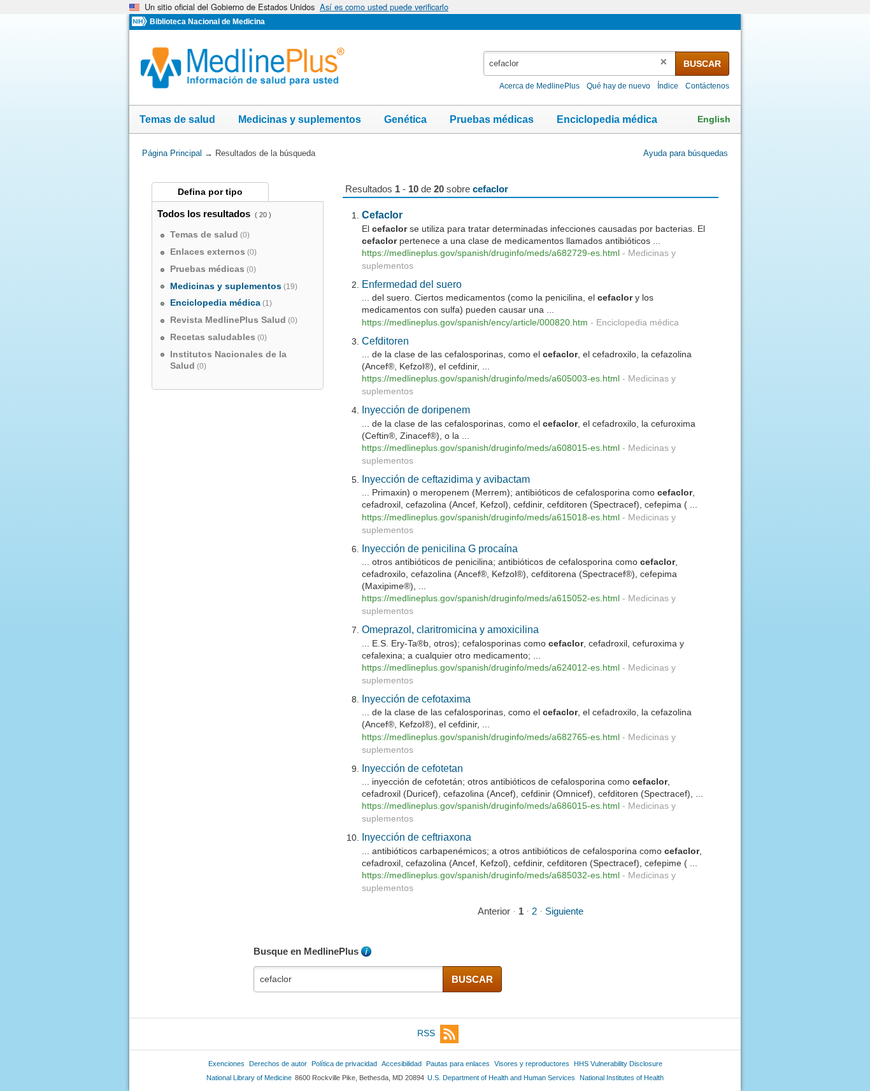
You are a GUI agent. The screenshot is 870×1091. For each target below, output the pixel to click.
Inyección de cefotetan (412, 768)
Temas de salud (177, 119)
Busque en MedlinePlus (306, 951)
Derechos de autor (278, 1063)
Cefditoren (385, 340)
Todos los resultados (205, 213)
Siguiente (564, 911)
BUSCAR (702, 64)
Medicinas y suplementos (299, 119)
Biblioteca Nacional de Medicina (207, 21)
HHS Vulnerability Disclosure (618, 1063)
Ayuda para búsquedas (685, 153)
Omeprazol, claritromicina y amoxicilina (450, 629)
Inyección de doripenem (416, 409)
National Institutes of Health (622, 1077)
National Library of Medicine (249, 1077)
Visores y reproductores (531, 1063)
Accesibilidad (402, 1063)
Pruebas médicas (492, 119)
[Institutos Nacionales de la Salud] (141, 22)
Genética (405, 119)
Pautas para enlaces (458, 1063)
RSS (426, 1034)
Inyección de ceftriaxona (416, 837)
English (714, 119)
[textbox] (580, 63)
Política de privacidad (344, 1063)
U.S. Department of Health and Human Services (501, 1077)
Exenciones (226, 1063)
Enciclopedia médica (607, 119)
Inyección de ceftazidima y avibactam (446, 479)
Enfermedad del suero (412, 284)
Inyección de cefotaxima (416, 698)
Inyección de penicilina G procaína (440, 548)
